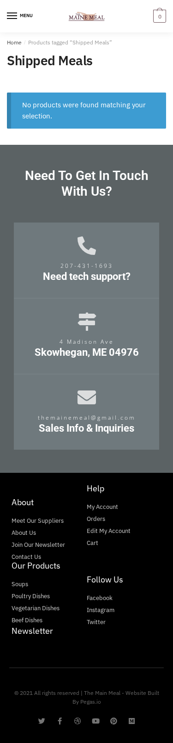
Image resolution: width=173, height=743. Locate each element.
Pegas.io (90, 701)
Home (14, 42)
